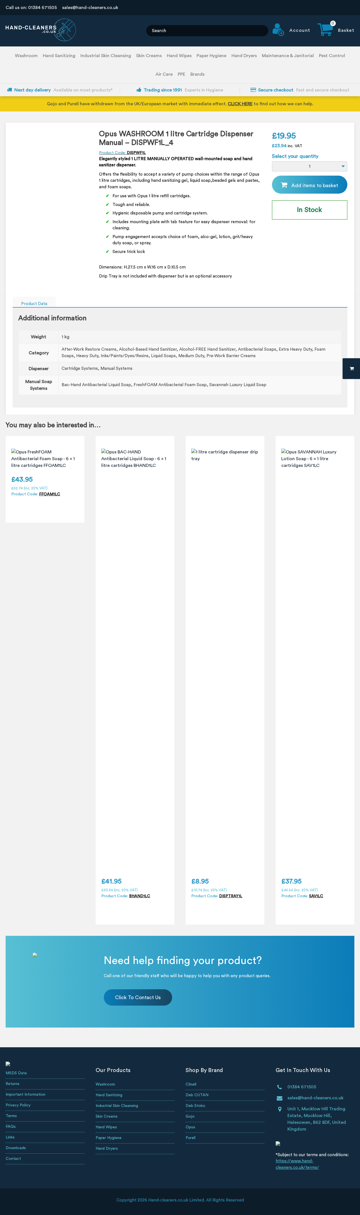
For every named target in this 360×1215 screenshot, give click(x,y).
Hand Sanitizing (59, 55)
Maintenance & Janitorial (288, 55)
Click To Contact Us (138, 997)
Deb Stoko (195, 1106)
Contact (13, 1159)
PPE (181, 74)
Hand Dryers (244, 55)
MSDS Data (16, 1073)
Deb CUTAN (197, 1095)
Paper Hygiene (211, 55)
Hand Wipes (179, 55)
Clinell (191, 1084)
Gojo (190, 1116)
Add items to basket (314, 185)
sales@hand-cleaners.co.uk (90, 7)
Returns (12, 1084)
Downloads (16, 1148)
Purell (190, 1138)
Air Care (164, 74)
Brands (197, 74)
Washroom (26, 55)
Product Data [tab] (34, 304)
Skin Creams (149, 55)
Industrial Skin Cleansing (105, 55)
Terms (11, 1116)
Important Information (25, 1095)
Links (10, 1137)
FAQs (11, 1127)
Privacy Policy (18, 1105)
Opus (190, 1127)
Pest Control (332, 55)
